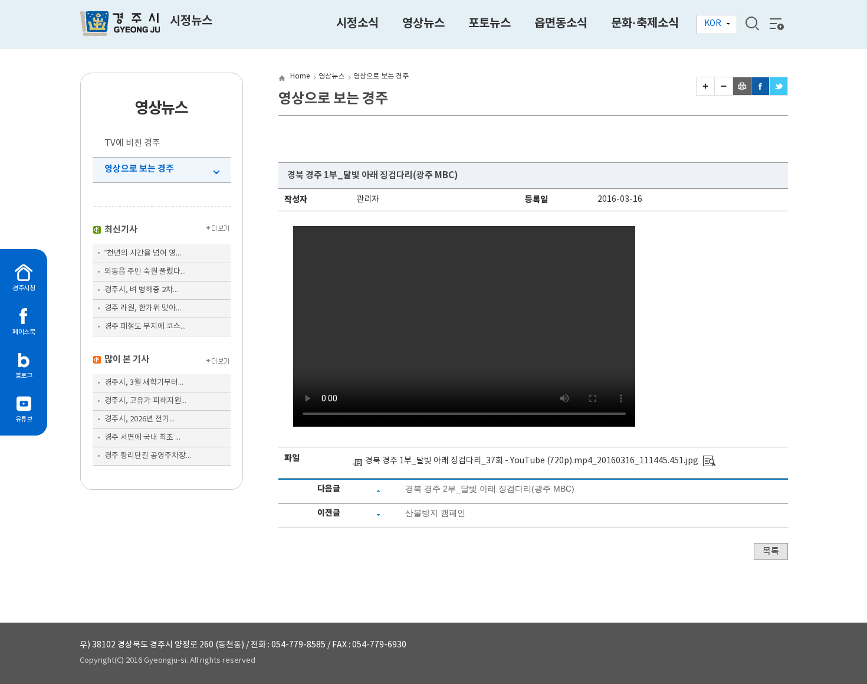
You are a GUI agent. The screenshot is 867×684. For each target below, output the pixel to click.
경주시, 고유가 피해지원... (145, 401)
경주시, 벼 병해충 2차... (141, 290)
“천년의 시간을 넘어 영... (142, 253)
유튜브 (23, 419)
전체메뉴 (775, 23)
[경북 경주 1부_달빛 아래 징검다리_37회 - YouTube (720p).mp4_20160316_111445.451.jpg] (709, 461)
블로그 (23, 375)
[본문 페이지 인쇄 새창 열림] (742, 92)
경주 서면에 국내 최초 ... (142, 437)
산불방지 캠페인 (435, 513)
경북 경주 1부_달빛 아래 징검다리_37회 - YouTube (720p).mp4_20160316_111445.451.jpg (531, 461)
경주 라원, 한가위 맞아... (142, 308)
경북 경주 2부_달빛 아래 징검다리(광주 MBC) (489, 488)
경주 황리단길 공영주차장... (147, 455)
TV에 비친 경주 (132, 143)
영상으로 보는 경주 (139, 168)
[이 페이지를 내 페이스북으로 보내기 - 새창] (760, 92)
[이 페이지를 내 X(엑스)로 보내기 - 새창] (778, 92)
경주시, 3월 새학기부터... (143, 382)
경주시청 (23, 288)
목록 (771, 551)
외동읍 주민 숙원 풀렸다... (145, 271)
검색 (752, 23)
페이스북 (23, 332)
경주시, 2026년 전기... (139, 419)
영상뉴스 (331, 76)
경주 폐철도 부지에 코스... (145, 326)
